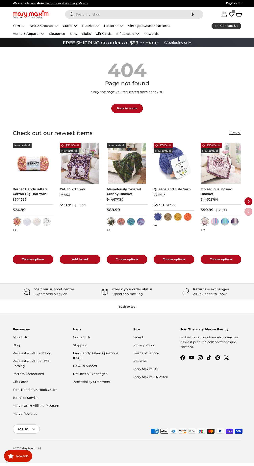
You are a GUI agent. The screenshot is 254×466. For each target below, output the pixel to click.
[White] (27, 222)
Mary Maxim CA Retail (150, 377)
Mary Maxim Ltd (31, 448)
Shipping (80, 345)
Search (138, 337)
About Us (20, 337)
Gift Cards (104, 34)
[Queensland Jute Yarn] (174, 163)
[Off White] (37, 222)
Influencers (125, 34)
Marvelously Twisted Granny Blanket (124, 191)
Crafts (67, 26)
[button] (192, 14)
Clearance (57, 34)
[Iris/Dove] (235, 222)
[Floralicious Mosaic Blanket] (221, 163)
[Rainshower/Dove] (225, 222)
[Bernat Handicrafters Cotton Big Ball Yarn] (33, 163)
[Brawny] (178, 217)
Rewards (151, 34)
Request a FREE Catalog (32, 353)
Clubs (86, 34)
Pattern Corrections (28, 374)
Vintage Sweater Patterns (149, 26)
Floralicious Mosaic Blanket (216, 191)
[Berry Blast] (131, 222)
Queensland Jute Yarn (172, 189)
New (73, 34)
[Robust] (188, 217)
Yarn (16, 26)
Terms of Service (25, 398)
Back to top (127, 306)
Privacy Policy (144, 345)
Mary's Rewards (25, 414)
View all (235, 133)
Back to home (127, 108)
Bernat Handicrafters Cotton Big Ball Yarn (30, 191)
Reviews (140, 361)
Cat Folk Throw (72, 189)
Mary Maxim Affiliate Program (36, 406)
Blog (16, 345)
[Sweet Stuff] (121, 222)
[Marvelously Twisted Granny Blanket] (127, 163)
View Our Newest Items (71, 3)
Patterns (111, 26)
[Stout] (168, 217)
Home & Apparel (26, 34)
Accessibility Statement (92, 382)
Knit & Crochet (41, 26)
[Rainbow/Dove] (215, 222)
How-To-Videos (85, 366)
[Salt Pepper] (47, 222)
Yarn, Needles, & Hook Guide (35, 390)
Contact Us (82, 337)
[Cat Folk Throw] (80, 163)
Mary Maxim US (145, 369)
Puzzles (88, 26)
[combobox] (134, 14)
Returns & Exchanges (90, 374)
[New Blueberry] (141, 222)
